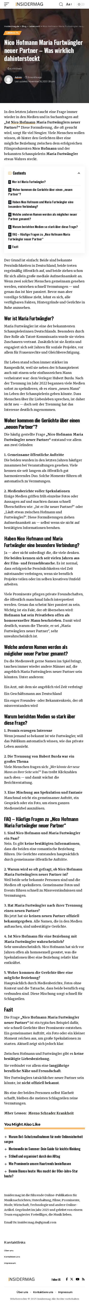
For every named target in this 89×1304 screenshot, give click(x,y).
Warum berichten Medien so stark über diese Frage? (45, 226)
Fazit (15, 246)
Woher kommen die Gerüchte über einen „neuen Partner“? (40, 191)
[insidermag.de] (28, 4)
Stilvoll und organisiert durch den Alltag (34, 1156)
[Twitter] (71, 1279)
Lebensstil (12, 33)
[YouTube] (77, 1279)
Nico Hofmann (23, 122)
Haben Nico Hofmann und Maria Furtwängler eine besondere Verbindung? (40, 204)
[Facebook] (67, 1279)
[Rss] (83, 1279)
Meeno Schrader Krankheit (51, 1113)
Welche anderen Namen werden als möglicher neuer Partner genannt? (42, 216)
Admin (18, 77)
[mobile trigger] (7, 4)
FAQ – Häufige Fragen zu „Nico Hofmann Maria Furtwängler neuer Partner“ (39, 236)
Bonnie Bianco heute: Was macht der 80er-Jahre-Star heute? (41, 1173)
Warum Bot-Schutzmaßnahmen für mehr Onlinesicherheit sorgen (43, 1139)
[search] (61, 4)
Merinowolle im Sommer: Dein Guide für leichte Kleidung (44, 1148)
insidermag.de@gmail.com (37, 1222)
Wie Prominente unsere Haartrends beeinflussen (40, 1163)
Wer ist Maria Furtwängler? (29, 181)
